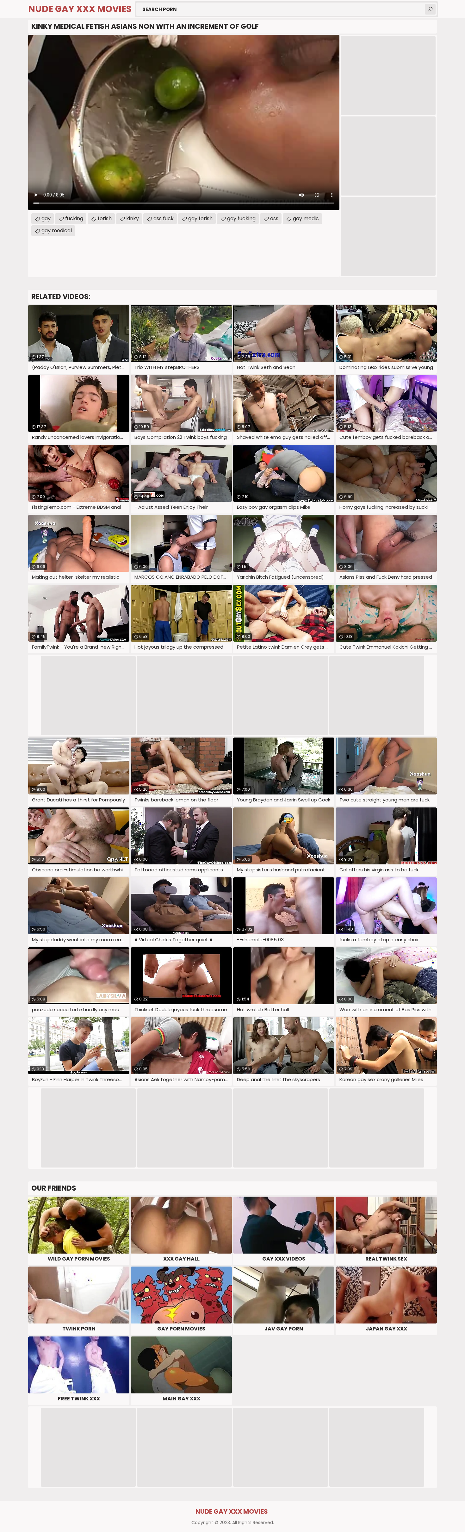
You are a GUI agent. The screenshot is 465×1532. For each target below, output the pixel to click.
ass (274, 218)
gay (46, 218)
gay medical (56, 230)
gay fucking (241, 218)
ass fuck (163, 218)
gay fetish (200, 218)
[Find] (430, 9)
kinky (132, 218)
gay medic (306, 218)
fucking (74, 218)
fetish (105, 218)
